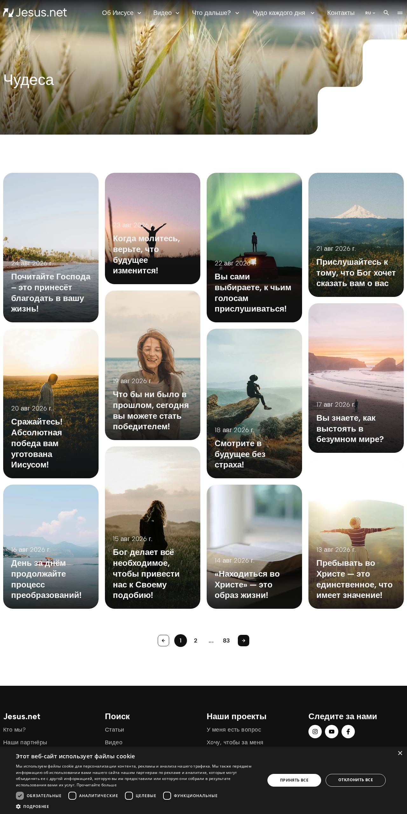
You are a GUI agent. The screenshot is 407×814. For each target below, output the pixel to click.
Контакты (341, 13)
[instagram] (315, 731)
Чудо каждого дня (279, 13)
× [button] (399, 753)
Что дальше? (211, 13)
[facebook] (348, 731)
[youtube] (331, 731)
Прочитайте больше (97, 785)
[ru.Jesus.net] (35, 12)
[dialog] (203, 780)
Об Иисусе (118, 13)
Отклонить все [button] (355, 779)
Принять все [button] (294, 780)
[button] (137, 806)
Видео (162, 13)
